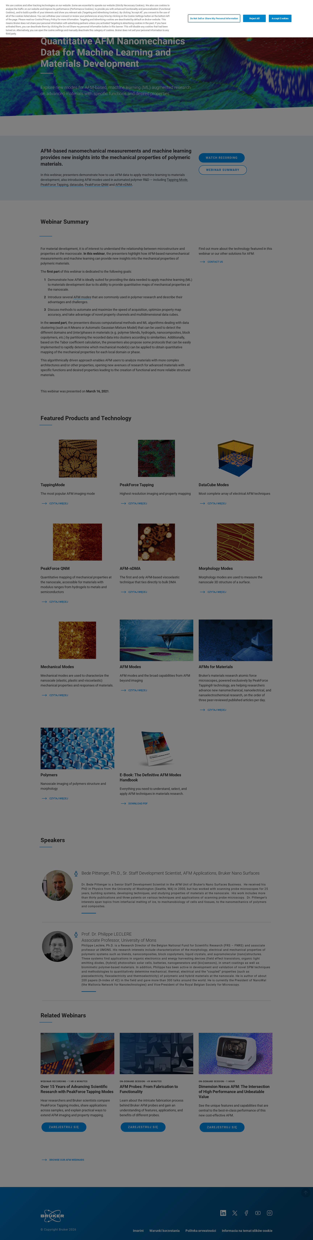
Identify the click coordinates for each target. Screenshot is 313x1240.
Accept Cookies (280, 18)
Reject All (254, 18)
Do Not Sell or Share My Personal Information (214, 18)
